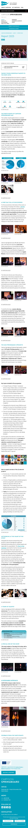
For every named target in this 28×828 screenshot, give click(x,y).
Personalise (14, 824)
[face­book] (7, 807)
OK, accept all (8, 821)
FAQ (22, 7)
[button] (14, 10)
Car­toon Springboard (6, 33)
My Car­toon (16, 7)
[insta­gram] (5, 807)
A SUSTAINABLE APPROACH (9, 680)
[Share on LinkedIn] (2, 39)
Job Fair (22, 206)
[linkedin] (2, 807)
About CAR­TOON (6, 7)
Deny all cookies (19, 821)
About (14, 33)
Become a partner (8, 772)
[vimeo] (10, 807)
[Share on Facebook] (4, 39)
